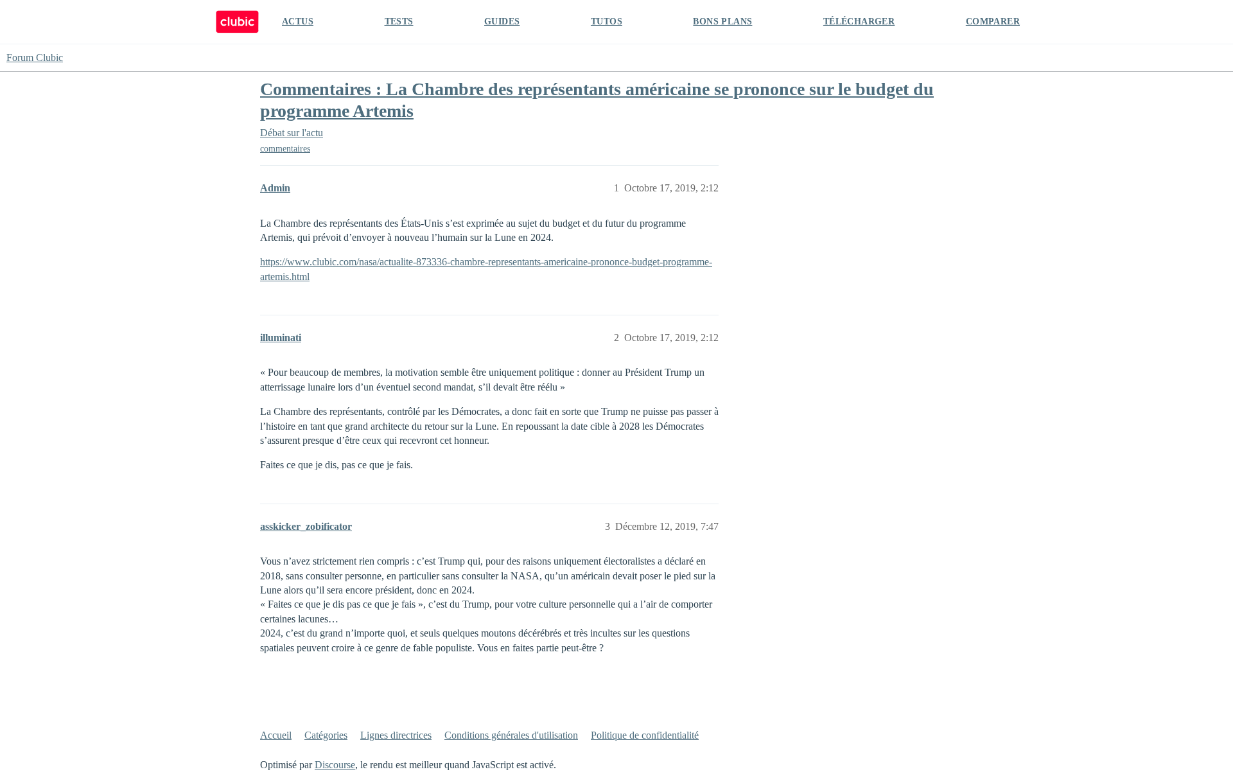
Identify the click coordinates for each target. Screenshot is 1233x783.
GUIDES (502, 21)
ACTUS (297, 21)
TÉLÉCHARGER (859, 21)
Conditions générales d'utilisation (511, 735)
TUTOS (606, 21)
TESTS (399, 21)
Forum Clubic (34, 57)
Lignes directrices (396, 735)
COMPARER (993, 21)
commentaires (285, 149)
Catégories (325, 735)
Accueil (276, 735)
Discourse (335, 764)
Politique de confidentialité (645, 735)
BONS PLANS (722, 21)
